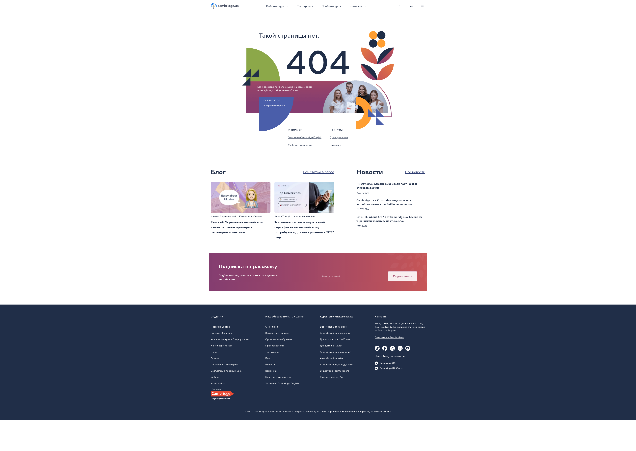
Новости (270, 364)
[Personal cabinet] (411, 6)
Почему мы (336, 130)
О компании (295, 130)
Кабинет (215, 377)
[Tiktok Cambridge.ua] (377, 348)
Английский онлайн (331, 358)
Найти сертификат (221, 345)
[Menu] (422, 6)
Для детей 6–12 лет (331, 345)
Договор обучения (221, 333)
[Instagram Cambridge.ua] (392, 348)
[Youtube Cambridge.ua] (407, 348)
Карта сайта (218, 383)
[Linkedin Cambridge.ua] (400, 348)
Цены (214, 352)
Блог (268, 358)
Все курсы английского (333, 327)
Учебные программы (300, 145)
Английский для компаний (335, 352)
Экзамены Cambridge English (304, 137)
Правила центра (220, 327)
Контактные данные (277, 333)
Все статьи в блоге (318, 172)
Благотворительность (278, 377)
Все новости (415, 172)
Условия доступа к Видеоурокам (230, 339)
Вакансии (335, 145)
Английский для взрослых (335, 333)
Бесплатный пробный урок (226, 371)
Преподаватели (339, 137)
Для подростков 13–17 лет (335, 339)
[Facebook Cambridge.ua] (384, 348)
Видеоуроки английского (334, 371)
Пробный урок (331, 6)
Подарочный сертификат (225, 364)
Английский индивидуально (336, 364)
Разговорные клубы (331, 377)
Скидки (215, 358)
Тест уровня (305, 6)
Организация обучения (278, 339)
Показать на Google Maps (389, 337)
